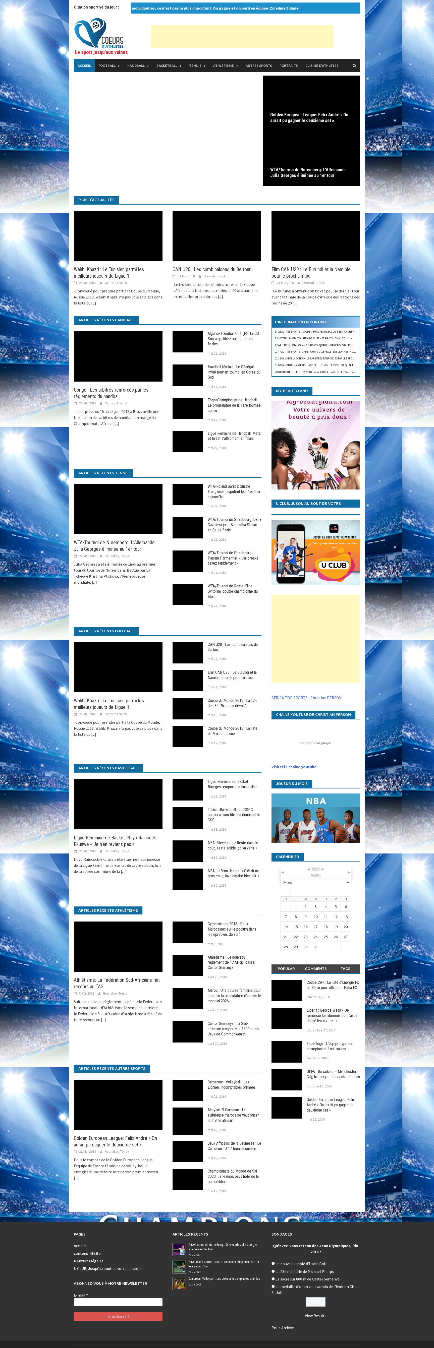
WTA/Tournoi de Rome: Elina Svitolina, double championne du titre (233, 591)
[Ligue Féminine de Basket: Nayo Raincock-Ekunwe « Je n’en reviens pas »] (118, 803)
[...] (93, 302)
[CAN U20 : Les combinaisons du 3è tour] (217, 235)
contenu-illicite (87, 1253)
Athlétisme (223, 65)
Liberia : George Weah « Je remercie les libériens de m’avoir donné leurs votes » (332, 1015)
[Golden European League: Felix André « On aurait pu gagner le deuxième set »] (311, 102)
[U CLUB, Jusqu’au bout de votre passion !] (316, 552)
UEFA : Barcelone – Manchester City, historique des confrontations (333, 1074)
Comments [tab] (316, 968)
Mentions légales (88, 1260)
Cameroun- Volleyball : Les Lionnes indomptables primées (232, 1085)
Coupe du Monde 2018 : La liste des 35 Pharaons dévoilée (232, 703)
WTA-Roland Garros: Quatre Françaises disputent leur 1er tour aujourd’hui (234, 491)
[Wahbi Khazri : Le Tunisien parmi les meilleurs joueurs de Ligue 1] (118, 235)
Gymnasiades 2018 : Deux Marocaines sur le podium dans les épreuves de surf (232, 929)
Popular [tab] (286, 968)
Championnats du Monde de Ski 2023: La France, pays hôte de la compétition (233, 1176)
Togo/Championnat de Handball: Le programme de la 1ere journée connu (234, 405)
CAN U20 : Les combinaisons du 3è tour (212, 269)
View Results (316, 1315)
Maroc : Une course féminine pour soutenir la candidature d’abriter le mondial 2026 (234, 995)
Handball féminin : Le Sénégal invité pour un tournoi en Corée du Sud (234, 372)
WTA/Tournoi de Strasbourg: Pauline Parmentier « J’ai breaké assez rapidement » (233, 558)
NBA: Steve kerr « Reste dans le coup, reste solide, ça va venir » (233, 845)
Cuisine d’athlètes (322, 65)
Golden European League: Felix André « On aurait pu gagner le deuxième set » (309, 117)
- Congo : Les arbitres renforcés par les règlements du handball (327, 358)
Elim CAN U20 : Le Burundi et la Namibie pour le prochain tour (232, 675)
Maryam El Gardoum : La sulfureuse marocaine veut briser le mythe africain (233, 1115)
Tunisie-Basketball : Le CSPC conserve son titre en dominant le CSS (234, 815)
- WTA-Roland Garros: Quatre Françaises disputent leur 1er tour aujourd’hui (333, 345)
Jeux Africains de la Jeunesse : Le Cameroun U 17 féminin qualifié (234, 1146)
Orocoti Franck (116, 282)
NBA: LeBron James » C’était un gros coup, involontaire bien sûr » (233, 874)
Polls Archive (283, 1327)
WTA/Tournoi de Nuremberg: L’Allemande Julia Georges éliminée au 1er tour (308, 172)
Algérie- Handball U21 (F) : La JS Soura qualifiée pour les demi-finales (233, 338)
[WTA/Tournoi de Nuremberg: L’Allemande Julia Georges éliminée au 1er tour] (311, 157)
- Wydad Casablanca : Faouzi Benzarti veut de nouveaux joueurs (331, 372)
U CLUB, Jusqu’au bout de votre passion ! (108, 1268)
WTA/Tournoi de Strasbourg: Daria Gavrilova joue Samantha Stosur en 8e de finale (234, 524)
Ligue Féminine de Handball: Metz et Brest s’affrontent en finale (234, 436)
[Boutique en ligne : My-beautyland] (316, 445)
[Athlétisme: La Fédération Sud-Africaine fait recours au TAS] (118, 946)
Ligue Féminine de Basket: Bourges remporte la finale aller (232, 784)
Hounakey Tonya (117, 556)
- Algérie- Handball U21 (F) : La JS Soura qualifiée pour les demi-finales (331, 365)
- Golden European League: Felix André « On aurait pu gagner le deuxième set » (339, 331)
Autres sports (259, 65)
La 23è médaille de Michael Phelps (305, 1271)
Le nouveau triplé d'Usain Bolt (301, 1263)
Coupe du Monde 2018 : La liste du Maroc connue (232, 731)
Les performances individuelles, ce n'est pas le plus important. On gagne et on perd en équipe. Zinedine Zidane (166, 8)
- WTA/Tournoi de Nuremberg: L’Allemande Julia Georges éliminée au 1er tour (333, 338)
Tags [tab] (345, 968)
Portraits (289, 65)
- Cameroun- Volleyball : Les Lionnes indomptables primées (326, 351)
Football (107, 65)
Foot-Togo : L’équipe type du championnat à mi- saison (329, 1046)
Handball (136, 65)
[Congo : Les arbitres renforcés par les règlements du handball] (118, 355)
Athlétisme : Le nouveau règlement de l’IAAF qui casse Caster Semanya (231, 962)
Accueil (84, 65)
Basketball (166, 65)
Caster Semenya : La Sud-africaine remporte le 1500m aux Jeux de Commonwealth (233, 1028)
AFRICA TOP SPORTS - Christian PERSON (307, 697)
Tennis (195, 65)
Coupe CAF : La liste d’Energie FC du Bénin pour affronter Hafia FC (333, 985)
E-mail (81, 1295)
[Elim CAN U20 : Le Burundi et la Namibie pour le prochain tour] (316, 235)
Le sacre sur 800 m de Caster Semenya (308, 1278)
